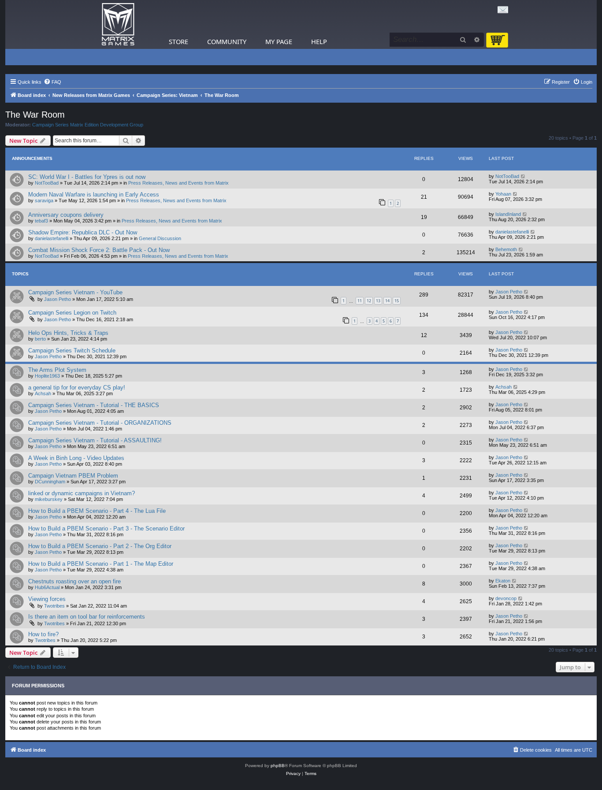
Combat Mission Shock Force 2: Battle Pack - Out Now (99, 250)
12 (369, 301)
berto (40, 338)
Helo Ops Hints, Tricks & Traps (68, 333)
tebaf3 (41, 220)
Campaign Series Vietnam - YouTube (75, 292)
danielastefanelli (51, 238)
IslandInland (508, 214)
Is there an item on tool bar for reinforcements (86, 616)
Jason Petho (57, 299)
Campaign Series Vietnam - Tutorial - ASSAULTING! (95, 440)
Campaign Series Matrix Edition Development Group (87, 124)
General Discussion (160, 238)
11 (359, 301)
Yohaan (503, 194)
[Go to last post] (523, 176)
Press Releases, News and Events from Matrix (178, 182)
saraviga (44, 200)
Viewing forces (47, 599)
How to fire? (43, 634)
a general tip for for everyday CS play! (76, 387)
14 (387, 301)
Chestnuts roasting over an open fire (74, 581)
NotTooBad (47, 182)
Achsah (43, 393)
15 (396, 301)
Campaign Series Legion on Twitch (72, 312)
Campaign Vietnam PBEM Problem (73, 475)
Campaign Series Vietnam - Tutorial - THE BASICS (93, 405)
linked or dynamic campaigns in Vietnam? (81, 493)
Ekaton (502, 580)
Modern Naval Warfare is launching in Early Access (93, 194)
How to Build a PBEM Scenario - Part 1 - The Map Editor (100, 563)
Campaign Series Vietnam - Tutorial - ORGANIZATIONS (99, 422)
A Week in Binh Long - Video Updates (76, 458)
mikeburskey (49, 499)
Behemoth (506, 249)
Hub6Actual (47, 587)
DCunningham (50, 481)
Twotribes (54, 605)
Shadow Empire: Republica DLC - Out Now (82, 232)
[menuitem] (52, 82)
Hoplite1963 (47, 375)
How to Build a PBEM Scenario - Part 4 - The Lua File (97, 511)
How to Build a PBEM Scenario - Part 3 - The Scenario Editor (106, 528)
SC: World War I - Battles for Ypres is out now (86, 177)
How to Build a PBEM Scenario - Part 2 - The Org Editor (99, 546)
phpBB (278, 765)
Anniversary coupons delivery (66, 214)
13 (378, 301)
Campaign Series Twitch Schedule (71, 350)
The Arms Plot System (57, 370)
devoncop (506, 598)
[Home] (118, 24)
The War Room (35, 114)
